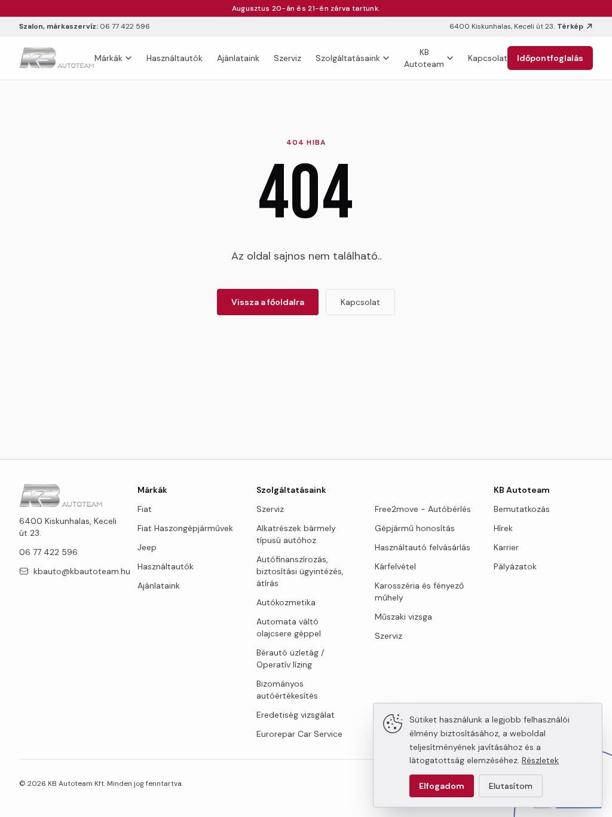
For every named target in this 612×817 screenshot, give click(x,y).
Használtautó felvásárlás (422, 547)
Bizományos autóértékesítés (287, 689)
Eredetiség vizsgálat (295, 714)
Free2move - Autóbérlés (423, 509)
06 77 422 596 (125, 26)
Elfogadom (441, 786)
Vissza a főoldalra (267, 302)
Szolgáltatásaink (348, 58)
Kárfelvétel (395, 566)
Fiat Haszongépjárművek (185, 528)
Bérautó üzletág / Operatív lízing (290, 658)
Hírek (503, 528)
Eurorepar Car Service (299, 733)
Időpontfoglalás (550, 58)
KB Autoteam (424, 58)
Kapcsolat (487, 58)
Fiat (144, 509)
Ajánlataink (238, 58)
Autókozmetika (286, 602)
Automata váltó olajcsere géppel (288, 627)
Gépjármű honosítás (415, 528)
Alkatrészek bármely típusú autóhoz (296, 534)
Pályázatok (515, 566)
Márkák (108, 58)
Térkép (570, 26)
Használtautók (174, 58)
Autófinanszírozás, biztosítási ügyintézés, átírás (300, 571)
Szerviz (287, 58)
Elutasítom (511, 786)
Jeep (147, 547)
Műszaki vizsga (403, 616)
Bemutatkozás (522, 509)
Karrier (506, 547)
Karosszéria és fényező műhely (419, 591)
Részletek (540, 760)
